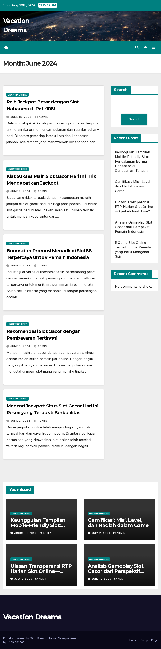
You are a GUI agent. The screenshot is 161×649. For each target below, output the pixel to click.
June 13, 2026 (102, 578)
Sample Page (149, 640)
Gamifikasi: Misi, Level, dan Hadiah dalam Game (133, 186)
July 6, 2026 (23, 578)
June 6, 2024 (20, 346)
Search (121, 90)
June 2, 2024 (20, 420)
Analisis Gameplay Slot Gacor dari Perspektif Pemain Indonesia (133, 227)
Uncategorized (17, 94)
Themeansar (15, 642)
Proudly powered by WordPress (24, 638)
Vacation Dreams (32, 617)
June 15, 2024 (21, 116)
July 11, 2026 (101, 532)
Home (133, 640)
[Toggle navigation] (153, 47)
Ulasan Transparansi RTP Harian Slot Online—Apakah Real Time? (134, 206)
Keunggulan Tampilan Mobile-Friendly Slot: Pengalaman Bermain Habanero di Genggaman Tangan (132, 161)
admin (43, 116)
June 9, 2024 (20, 191)
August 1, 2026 (26, 532)
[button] (137, 47)
